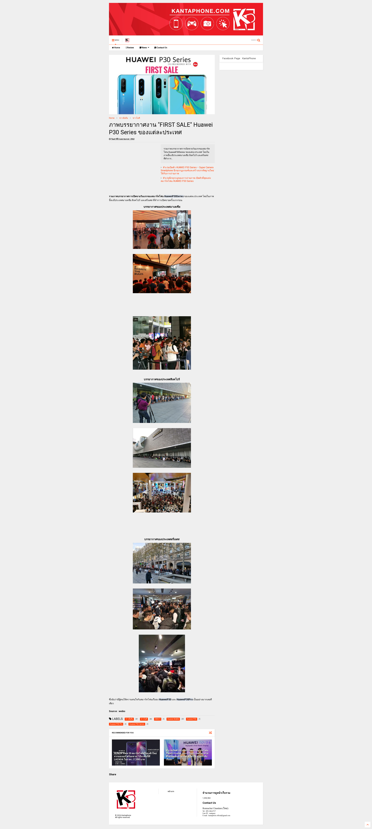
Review (130, 47)
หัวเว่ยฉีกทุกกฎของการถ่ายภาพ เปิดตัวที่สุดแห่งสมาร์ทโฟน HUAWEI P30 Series (186, 179)
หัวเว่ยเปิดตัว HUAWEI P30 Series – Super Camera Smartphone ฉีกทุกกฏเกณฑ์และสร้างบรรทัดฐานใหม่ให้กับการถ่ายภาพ (187, 170)
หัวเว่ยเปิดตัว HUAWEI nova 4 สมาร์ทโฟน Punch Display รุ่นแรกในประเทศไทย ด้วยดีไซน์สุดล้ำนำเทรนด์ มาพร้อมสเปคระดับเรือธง (187, 755)
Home (117, 47)
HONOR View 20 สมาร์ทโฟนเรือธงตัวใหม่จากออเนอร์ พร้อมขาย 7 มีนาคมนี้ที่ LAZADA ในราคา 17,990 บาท (135, 756)
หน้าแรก (171, 791)
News (144, 47)
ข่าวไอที (136, 118)
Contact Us (161, 47)
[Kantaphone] (127, 41)
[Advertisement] (133, 164)
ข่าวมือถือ (123, 118)
